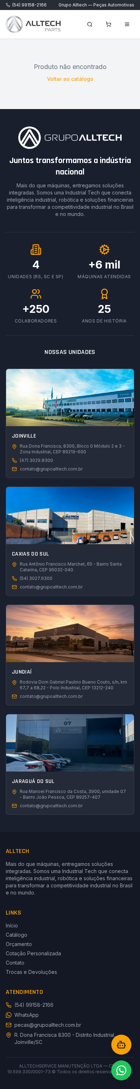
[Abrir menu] (127, 24)
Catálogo (16, 935)
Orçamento (19, 944)
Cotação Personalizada (33, 953)
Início (12, 925)
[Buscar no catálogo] (90, 24)
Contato (15, 963)
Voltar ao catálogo (70, 79)
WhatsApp (26, 1015)
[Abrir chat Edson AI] (121, 1045)
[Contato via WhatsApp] (121, 1070)
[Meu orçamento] (108, 24)
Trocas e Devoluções (31, 972)
